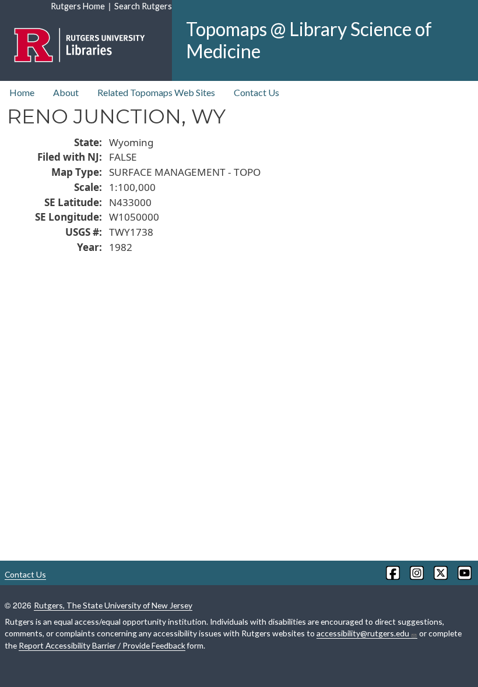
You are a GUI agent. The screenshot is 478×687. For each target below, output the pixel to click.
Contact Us (256, 92)
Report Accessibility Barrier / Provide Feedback (102, 645)
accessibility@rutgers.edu (363, 633)
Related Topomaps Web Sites (156, 92)
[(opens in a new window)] (392, 573)
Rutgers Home (78, 6)
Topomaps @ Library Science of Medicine (309, 39)
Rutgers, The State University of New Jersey (113, 605)
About (66, 92)
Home (21, 92)
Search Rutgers (143, 6)
